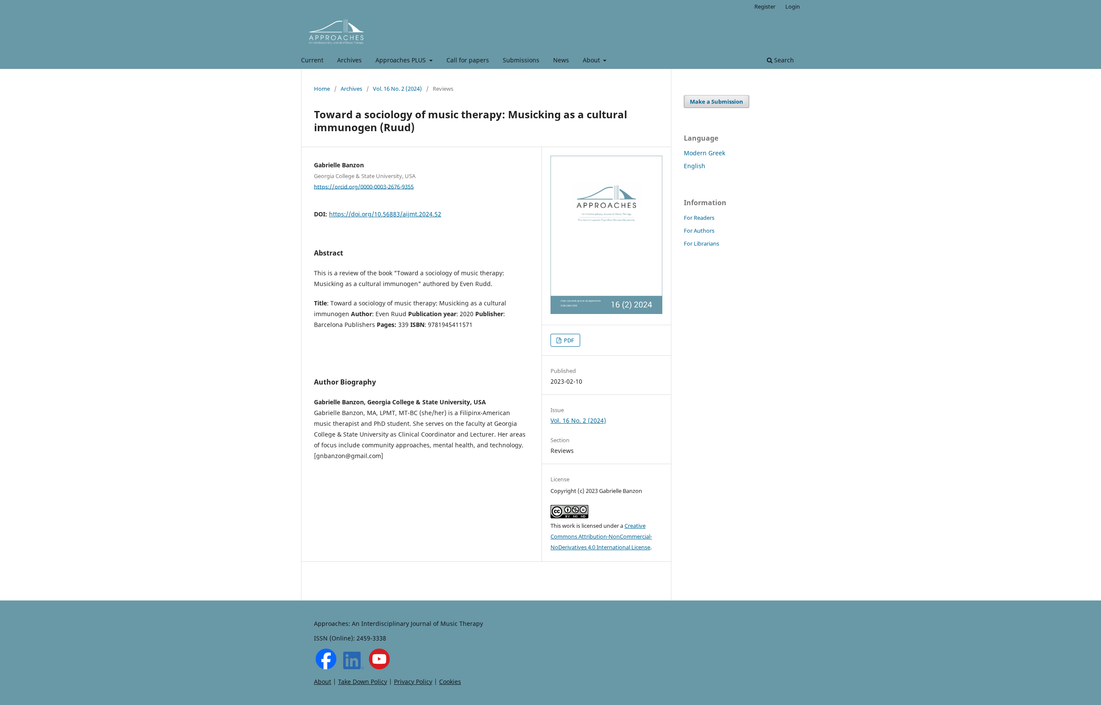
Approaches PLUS (401, 60)
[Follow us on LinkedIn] (353, 667)
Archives (349, 60)
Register (764, 6)
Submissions (521, 60)
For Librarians (701, 243)
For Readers (699, 218)
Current (312, 60)
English (694, 166)
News (561, 60)
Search (783, 60)
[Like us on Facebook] (326, 667)
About (592, 60)
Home (322, 88)
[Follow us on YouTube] (379, 667)
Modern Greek (704, 153)
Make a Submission (716, 101)
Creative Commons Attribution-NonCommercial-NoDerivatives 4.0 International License (601, 536)
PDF (568, 340)
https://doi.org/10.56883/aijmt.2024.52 (385, 214)
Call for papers (467, 60)
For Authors (699, 230)
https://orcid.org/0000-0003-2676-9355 (364, 186)
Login (792, 6)
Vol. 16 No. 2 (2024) (397, 88)
